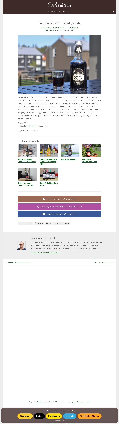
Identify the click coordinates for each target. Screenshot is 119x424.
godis (69, 402)
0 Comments (73, 28)
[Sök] (5, 11)
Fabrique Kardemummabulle (17, 262)
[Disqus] (59, 295)
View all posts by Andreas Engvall (45, 252)
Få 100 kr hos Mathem (89, 416)
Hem (46, 30)
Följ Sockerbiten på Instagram (60, 199)
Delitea (39, 416)
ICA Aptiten (32, 126)
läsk (88, 402)
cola (20, 223)
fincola (48, 223)
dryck (82, 402)
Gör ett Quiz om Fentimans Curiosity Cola (60, 206)
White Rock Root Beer (104, 262)
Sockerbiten (59, 5)
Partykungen (54, 416)
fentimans (39, 223)
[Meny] (113, 11)
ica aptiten (58, 223)
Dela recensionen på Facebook (61, 214)
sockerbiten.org (39, 402)
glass (73, 402)
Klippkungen (25, 416)
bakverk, (78, 402)
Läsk (51, 30)
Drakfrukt (69, 416)
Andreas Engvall (59, 28)
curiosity (28, 223)
